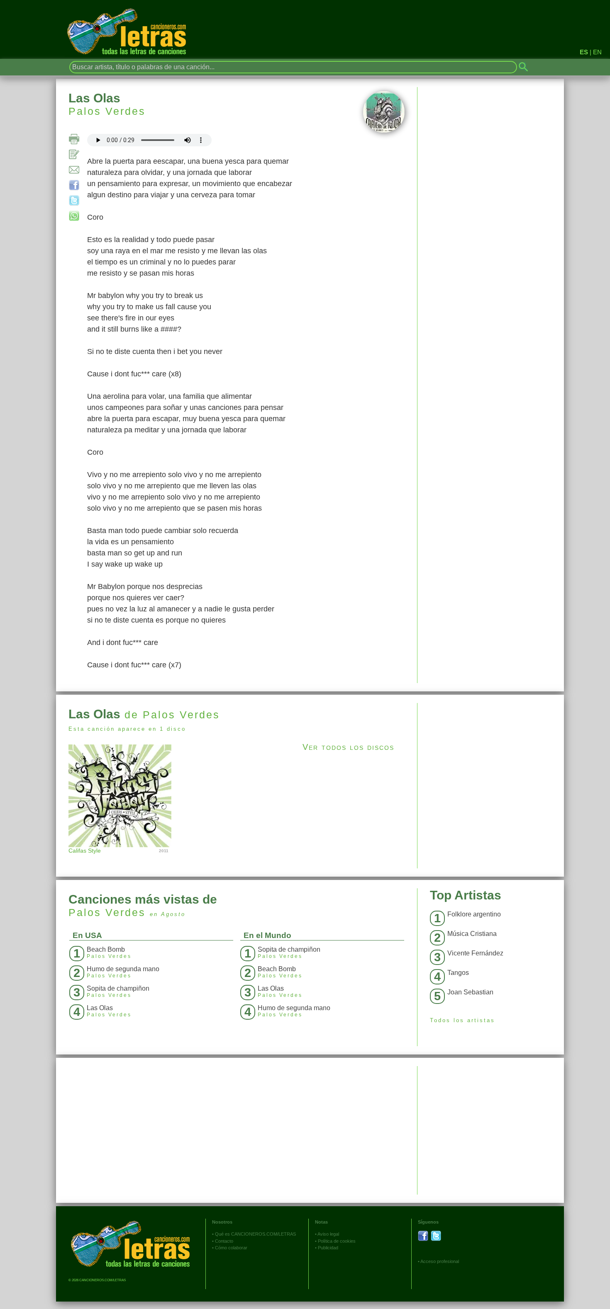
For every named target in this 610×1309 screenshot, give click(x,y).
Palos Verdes (107, 111)
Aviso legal (328, 1233)
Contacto (224, 1241)
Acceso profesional (439, 1261)
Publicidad (328, 1247)
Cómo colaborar (231, 1247)
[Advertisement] (490, 761)
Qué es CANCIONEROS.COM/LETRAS (255, 1233)
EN (597, 52)
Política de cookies (337, 1241)
